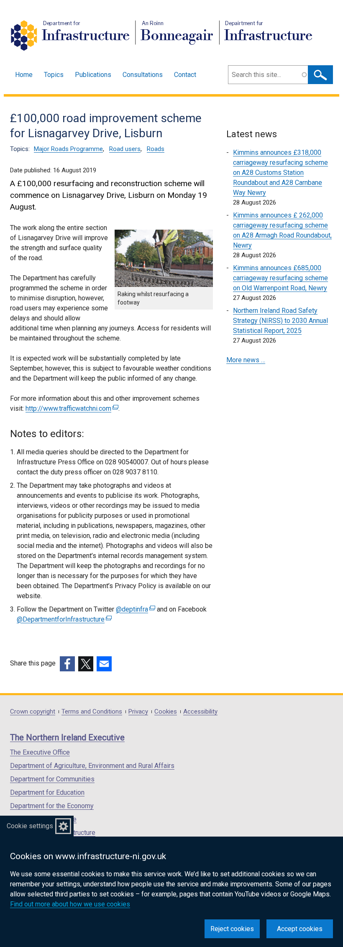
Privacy (138, 712)
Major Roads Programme (68, 149)
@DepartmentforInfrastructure (63, 619)
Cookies (165, 712)
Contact (185, 75)
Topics (54, 75)
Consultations (143, 75)
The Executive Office (40, 752)
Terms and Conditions (91, 712)
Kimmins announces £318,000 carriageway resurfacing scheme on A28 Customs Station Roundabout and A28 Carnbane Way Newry (280, 172)
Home (24, 75)
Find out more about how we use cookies (70, 904)
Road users (125, 149)
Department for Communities (52, 779)
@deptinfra (134, 609)
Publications (93, 75)
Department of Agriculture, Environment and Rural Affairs (92, 766)
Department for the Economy (52, 806)
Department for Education (47, 792)
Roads (155, 149)
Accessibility (200, 712)
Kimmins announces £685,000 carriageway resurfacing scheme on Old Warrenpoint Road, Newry (280, 278)
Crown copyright (32, 712)
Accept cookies (300, 929)
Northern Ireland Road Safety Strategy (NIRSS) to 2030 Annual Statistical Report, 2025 (280, 321)
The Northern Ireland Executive (67, 737)
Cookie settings (30, 826)
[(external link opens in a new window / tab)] (67, 663)
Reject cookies (232, 929)
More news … (245, 360)
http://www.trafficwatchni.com (71, 408)
